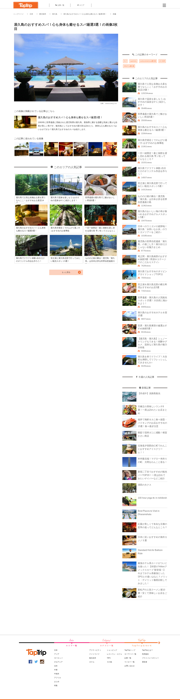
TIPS (109, 658)
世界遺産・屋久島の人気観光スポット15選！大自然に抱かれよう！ (152, 300)
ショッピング (112, 650)
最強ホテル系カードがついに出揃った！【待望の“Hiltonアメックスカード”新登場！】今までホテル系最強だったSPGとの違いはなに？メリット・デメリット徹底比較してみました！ (152, 573)
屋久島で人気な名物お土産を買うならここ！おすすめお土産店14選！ (152, 87)
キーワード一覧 (130, 654)
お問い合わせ (129, 666)
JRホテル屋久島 (129, 66)
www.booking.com (111, 103)
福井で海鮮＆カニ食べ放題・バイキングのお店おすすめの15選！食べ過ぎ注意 (152, 422)
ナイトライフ (94, 654)
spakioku (133, 61)
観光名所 (92, 658)
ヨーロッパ (58, 658)
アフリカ (57, 678)
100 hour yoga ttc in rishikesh (152, 498)
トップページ (18, 14)
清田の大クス (144, 485)
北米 (56, 666)
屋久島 (54, 14)
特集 (56, 686)
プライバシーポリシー (150, 658)
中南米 (56, 674)
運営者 (144, 662)
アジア (56, 654)
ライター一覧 (129, 662)
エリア (81, 5)
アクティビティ (95, 650)
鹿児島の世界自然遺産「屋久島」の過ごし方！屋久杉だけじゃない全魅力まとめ (152, 244)
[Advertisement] (144, 35)
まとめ (56, 682)
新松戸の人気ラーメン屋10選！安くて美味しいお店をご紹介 (152, 593)
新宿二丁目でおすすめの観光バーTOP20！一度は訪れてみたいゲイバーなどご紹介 (152, 475)
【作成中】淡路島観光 (149, 393)
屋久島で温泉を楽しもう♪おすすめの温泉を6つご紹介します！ (152, 102)
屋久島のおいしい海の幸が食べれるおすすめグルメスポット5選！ (152, 214)
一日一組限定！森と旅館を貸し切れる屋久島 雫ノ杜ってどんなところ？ (152, 156)
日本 (31, 14)
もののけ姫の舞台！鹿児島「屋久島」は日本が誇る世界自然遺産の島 (152, 199)
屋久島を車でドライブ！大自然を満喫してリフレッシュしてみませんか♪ (152, 359)
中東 (56, 670)
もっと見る (66, 272)
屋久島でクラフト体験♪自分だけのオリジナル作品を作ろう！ (152, 171)
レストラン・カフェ (114, 654)
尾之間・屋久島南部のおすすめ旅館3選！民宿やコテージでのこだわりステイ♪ (152, 259)
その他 (109, 662)
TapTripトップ (129, 650)
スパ (125, 61)
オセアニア (58, 662)
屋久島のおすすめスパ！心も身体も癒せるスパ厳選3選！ (85, 14)
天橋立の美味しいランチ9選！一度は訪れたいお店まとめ (152, 409)
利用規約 (145, 654)
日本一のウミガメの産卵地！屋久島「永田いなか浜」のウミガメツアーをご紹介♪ (152, 229)
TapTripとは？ (147, 650)
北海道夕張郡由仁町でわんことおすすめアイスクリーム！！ (152, 449)
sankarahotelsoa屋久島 (148, 61)
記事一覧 (61, 5)
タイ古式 (162, 61)
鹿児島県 (42, 14)
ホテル (91, 662)
